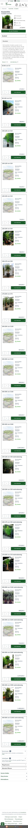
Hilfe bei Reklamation (8, 819)
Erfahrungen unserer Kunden (11, 816)
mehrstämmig (14, 62)
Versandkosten (23, 812)
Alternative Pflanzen (7, 768)
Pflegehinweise (5, 764)
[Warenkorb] (25, 4)
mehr (3, 754)
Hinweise (20, 826)
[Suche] (23, 4)
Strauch (5, 62)
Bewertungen (5, 751)
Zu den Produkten (13, 31)
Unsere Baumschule (17, 821)
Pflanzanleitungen (18, 819)
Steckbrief (4, 36)
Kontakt (20, 823)
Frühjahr (20, 816)
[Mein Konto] (20, 4)
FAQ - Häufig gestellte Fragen (11, 823)
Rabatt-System (8, 821)
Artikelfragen (6, 758)
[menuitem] (2, 3)
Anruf (11, 1)
